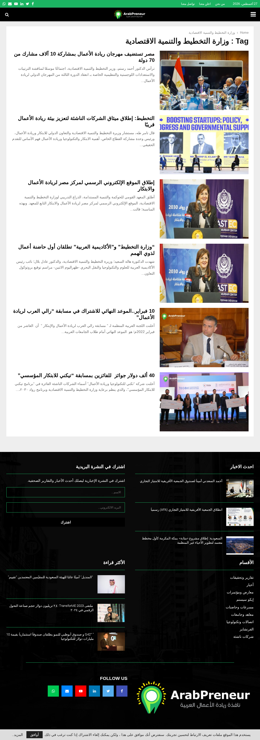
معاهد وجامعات (242, 614)
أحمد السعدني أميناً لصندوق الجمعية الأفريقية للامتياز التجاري (181, 481)
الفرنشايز (247, 629)
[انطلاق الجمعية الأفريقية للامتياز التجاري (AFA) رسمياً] (240, 517)
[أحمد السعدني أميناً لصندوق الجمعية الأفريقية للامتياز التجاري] (240, 488)
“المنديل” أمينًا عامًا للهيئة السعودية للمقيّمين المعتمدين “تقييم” (51, 577)
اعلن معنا (205, 4)
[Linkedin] (94, 691)
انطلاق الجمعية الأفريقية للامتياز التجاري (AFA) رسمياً (186, 510)
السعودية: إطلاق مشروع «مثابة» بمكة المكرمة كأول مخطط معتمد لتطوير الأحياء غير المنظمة (182, 540)
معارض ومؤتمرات (240, 592)
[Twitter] (108, 691)
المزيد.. (17, 734)
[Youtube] (80, 691)
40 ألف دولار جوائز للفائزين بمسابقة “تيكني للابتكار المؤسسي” (86, 375)
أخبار (250, 585)
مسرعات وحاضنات (240, 607)
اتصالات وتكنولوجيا (240, 622)
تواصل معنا (188, 4)
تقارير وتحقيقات (242, 577)
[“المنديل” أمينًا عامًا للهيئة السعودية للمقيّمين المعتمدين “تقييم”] (111, 584)
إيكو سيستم (245, 599)
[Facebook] (121, 691)
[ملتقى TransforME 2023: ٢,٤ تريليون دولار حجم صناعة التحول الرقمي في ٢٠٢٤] (111, 613)
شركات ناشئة (243, 637)
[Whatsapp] (53, 691)
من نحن (220, 4)
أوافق (34, 735)
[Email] (67, 691)
